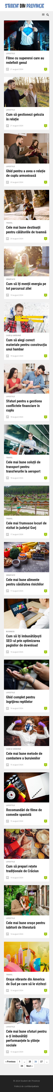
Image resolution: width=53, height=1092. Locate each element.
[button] (44, 14)
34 (22, 1066)
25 (30, 1061)
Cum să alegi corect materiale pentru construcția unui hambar (26, 344)
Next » (29, 1066)
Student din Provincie (30, 1080)
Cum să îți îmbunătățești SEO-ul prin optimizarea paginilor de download (23, 640)
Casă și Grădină (13, 335)
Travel (9, 223)
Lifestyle (10, 53)
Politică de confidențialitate (26, 1086)
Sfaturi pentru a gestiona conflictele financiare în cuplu (24, 405)
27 (41, 1061)
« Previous (11, 1061)
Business (10, 631)
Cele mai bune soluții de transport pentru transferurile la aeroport (23, 466)
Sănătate (10, 279)
